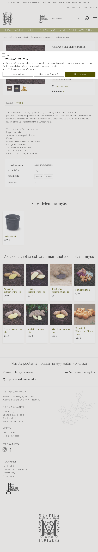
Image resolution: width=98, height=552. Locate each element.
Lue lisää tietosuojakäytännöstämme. (19, 69)
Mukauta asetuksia (17, 74)
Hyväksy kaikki (80, 74)
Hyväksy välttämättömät (49, 74)
